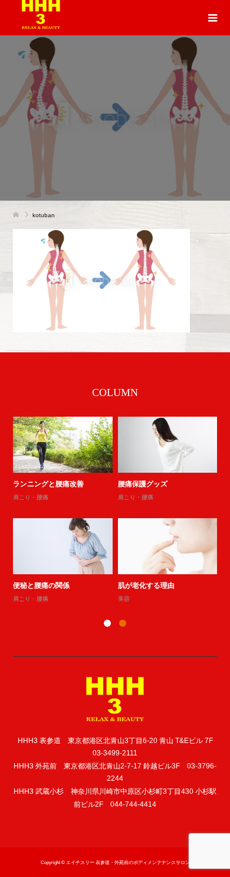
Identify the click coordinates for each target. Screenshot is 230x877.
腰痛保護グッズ (142, 484)
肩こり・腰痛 (30, 497)
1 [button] (107, 623)
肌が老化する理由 (146, 585)
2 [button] (122, 623)
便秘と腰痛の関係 (41, 585)
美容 (124, 598)
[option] (118, 511)
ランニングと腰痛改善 (48, 484)
